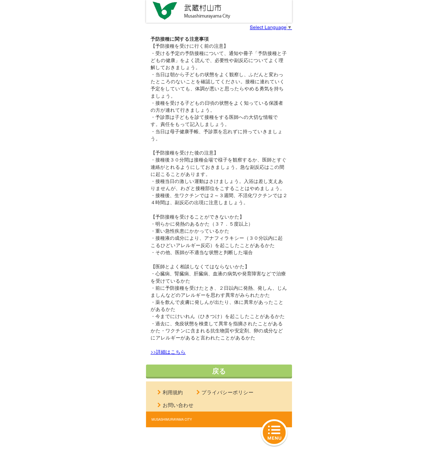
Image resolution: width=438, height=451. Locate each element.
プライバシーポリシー (227, 392)
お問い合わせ (178, 404)
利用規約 (173, 392)
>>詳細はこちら (168, 351)
